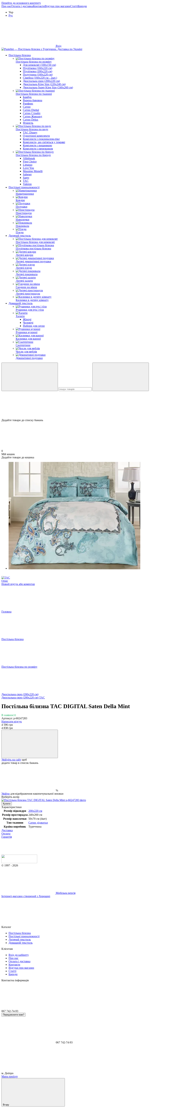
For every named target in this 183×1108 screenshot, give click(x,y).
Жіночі (27, 319)
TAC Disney (30, 132)
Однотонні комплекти (36, 135)
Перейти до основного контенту (21, 2)
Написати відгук (11, 721)
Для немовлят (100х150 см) (39, 64)
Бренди (82, 6)
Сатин (27, 106)
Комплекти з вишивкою (37, 145)
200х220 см (35, 810)
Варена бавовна (32, 100)
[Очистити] (120, 377)
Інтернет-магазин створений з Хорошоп (25, 896)
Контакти (39, 6)
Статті (74, 6)
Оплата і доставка (22, 6)
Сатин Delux (30, 119)
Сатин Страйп (31, 113)
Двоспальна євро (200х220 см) (41, 81)
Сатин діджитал (38, 822)
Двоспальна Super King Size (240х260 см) (48, 87)
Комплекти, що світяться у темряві (44, 142)
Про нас (6, 6)
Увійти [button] (5, 793)
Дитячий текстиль (20, 235)
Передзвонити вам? (13, 1014)
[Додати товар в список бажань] (29, 744)
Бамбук (27, 97)
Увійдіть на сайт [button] (11, 759)
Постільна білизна (20, 55)
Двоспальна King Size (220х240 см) (44, 84)
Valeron (27, 184)
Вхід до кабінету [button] (19, 954)
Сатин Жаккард (32, 116)
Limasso (27, 164)
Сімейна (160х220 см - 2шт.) (40, 77)
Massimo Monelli (33, 171)
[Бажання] (91, 405)
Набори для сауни (34, 325)
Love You (28, 167)
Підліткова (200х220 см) (37, 71)
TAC (26, 180)
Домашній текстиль (21, 303)
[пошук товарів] (29, 377)
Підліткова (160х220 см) (37, 68)
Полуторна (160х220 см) (38, 74)
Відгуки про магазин (57, 6)
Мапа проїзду (9, 1076)
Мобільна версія (65, 892)
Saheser (27, 174)
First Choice (30, 161)
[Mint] (43, 800)
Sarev (26, 177)
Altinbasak (29, 158)
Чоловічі (28, 322)
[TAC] (5, 577)
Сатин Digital (31, 109)
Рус (11, 15)
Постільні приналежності (24, 187)
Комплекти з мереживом (38, 148)
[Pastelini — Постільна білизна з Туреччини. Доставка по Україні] (19, 862)
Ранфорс (28, 103)
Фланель (28, 122)
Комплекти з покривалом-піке (41, 138)
